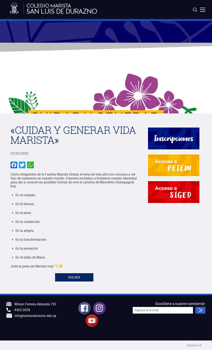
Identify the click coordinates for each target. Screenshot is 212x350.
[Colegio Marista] (14, 8)
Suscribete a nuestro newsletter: (180, 303)
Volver (74, 277)
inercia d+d (194, 345)
